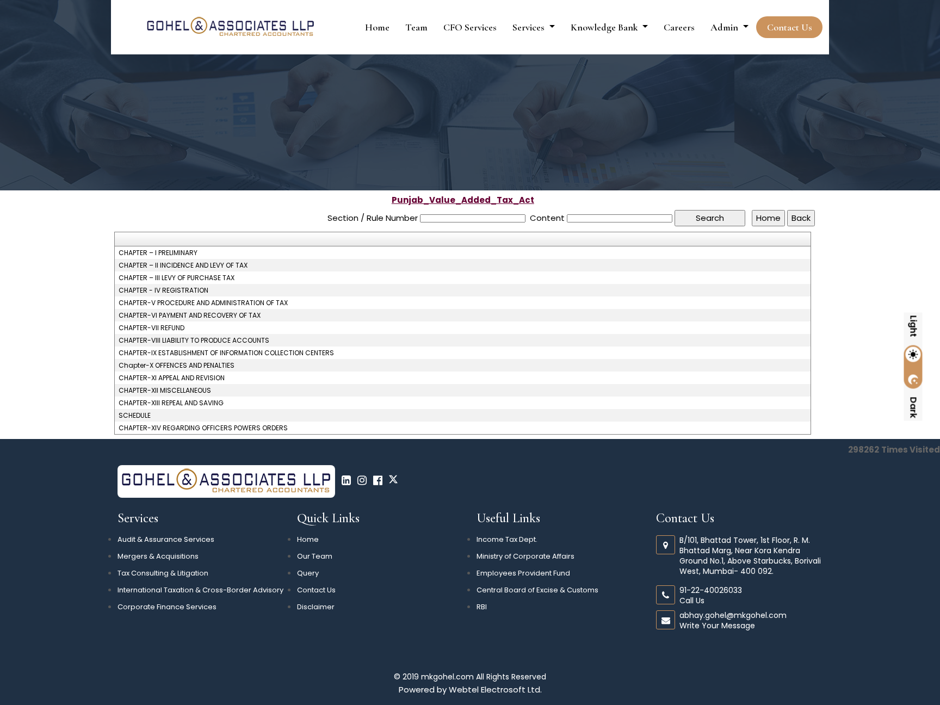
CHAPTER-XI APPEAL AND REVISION (172, 378)
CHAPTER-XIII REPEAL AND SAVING (171, 403)
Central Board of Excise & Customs (537, 590)
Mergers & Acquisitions (158, 556)
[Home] (231, 26)
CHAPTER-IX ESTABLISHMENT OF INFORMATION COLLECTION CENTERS (226, 353)
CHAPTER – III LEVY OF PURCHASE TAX (176, 278)
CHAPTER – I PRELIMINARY (158, 253)
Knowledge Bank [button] (605, 27)
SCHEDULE (135, 415)
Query (308, 573)
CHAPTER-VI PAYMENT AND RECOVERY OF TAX (190, 315)
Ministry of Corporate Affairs (525, 556)
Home (377, 27)
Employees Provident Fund (523, 573)
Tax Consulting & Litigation (163, 573)
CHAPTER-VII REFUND (151, 328)
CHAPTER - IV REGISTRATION (163, 290)
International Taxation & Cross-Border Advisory (200, 590)
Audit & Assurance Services (166, 539)
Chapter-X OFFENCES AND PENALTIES (176, 365)
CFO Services (470, 27)
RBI (482, 607)
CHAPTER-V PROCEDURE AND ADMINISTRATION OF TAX (203, 303)
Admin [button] (725, 27)
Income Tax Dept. (507, 539)
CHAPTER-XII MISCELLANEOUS (165, 390)
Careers (679, 27)
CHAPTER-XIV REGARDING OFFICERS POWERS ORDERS (203, 428)
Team (416, 27)
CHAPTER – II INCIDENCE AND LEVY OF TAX (183, 265)
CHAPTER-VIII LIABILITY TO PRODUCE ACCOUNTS (194, 340)
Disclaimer (316, 607)
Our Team (314, 556)
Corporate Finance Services (167, 607)
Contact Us (789, 27)
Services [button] (529, 27)
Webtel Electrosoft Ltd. (495, 689)
